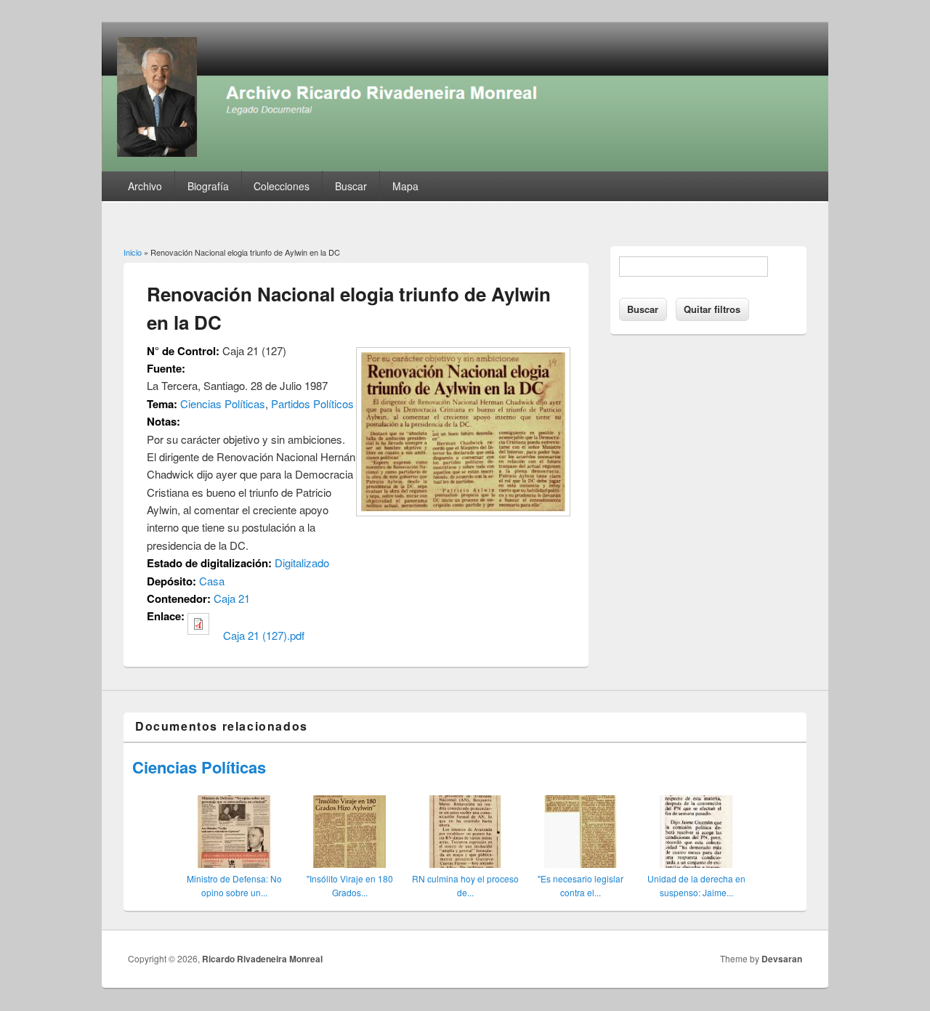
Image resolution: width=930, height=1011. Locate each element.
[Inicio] (465, 166)
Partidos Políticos (312, 403)
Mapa (405, 186)
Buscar (351, 186)
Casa (212, 580)
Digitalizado (302, 562)
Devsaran (781, 958)
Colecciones (282, 186)
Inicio (133, 252)
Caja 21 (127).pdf (263, 635)
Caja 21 (232, 598)
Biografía (208, 186)
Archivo (145, 186)
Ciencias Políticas (222, 403)
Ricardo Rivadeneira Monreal (262, 958)
